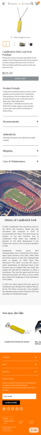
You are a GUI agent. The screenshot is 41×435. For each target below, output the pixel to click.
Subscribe (11, 403)
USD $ (6, 418)
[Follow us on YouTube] (21, 408)
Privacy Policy (21, 422)
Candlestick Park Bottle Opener (17, 342)
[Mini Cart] (36, 3)
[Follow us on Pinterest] (17, 408)
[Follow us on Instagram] (12, 408)
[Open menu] (3, 4)
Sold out (20, 78)
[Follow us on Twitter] (8, 408)
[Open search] (32, 3)
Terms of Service (31, 422)
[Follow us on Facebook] (4, 408)
